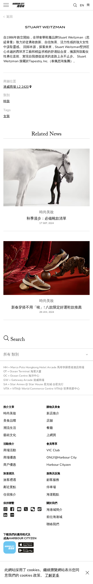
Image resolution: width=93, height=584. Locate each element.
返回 (9, 16)
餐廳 (49, 428)
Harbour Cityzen (58, 465)
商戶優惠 (9, 465)
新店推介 (52, 413)
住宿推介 (9, 494)
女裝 (6, 116)
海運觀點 (52, 494)
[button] (75, 5)
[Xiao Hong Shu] (12, 515)
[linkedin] (5, 515)
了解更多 (52, 575)
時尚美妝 (46, 212)
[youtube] (19, 509)
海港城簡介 (54, 510)
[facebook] (12, 509)
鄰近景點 (9, 487)
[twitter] (26, 509)
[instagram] (5, 509)
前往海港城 (54, 517)
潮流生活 (9, 428)
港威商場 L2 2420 (16, 87)
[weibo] (39, 509)
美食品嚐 (9, 420)
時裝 (6, 101)
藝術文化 (9, 435)
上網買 (51, 435)
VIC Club (53, 450)
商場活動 (9, 450)
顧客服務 (52, 480)
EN (82, 5)
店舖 (49, 420)
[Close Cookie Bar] (87, 572)
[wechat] (33, 509)
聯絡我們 (52, 524)
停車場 (51, 487)
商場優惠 (9, 457)
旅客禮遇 (9, 480)
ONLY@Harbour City (61, 457)
